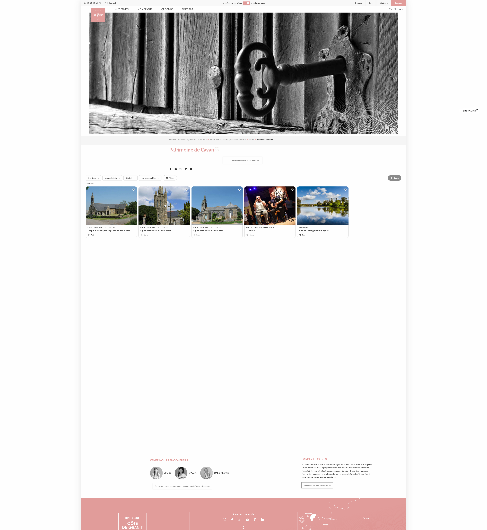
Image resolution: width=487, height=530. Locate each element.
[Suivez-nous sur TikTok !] (240, 519)
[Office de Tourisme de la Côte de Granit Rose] (98, 13)
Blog (370, 3)
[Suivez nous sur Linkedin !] (262, 519)
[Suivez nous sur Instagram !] (224, 519)
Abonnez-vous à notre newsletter (317, 485)
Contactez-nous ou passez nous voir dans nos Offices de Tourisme (182, 486)
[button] (395, 9)
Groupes (358, 3)
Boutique (398, 3)
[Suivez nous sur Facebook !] (232, 519)
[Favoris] (391, 9)
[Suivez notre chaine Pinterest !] (255, 519)
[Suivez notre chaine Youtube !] (247, 519)
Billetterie (383, 3)
